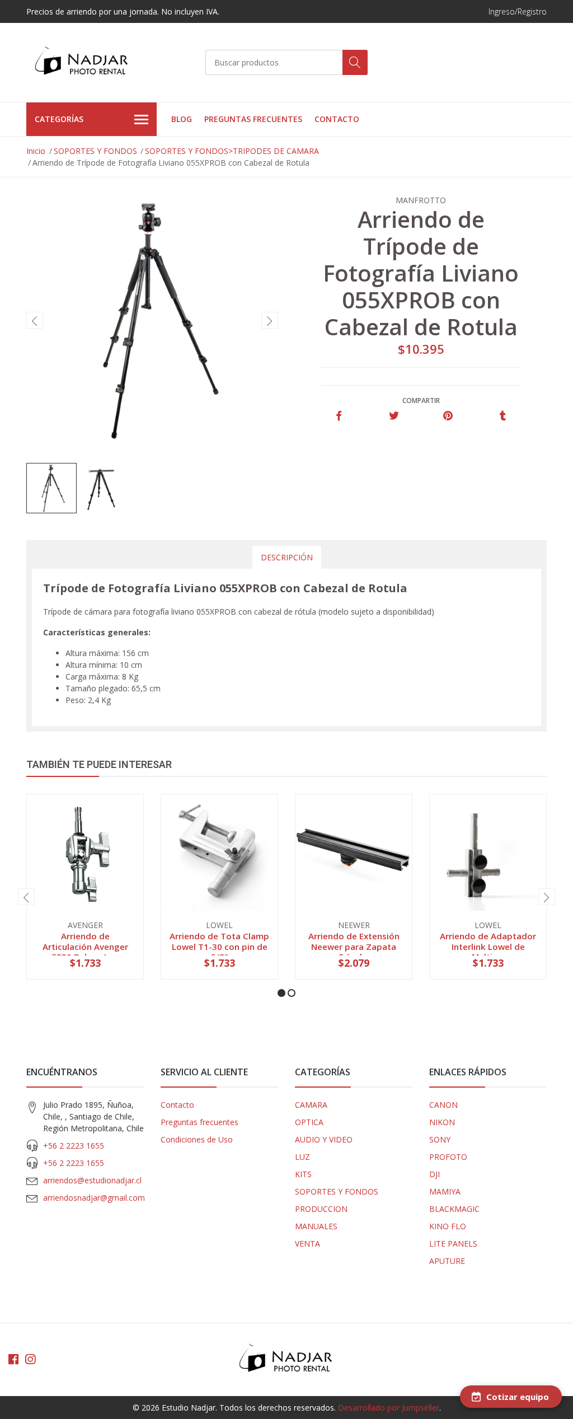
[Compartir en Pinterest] (448, 416)
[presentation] (34, 320)
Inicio (35, 151)
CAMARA (311, 1104)
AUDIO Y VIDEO (324, 1139)
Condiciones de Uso (197, 1139)
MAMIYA (445, 1191)
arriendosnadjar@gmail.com (94, 1197)
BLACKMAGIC (454, 1208)
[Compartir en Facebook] (338, 416)
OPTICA (309, 1122)
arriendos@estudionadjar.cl (92, 1180)
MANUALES (316, 1226)
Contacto (336, 119)
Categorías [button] (59, 119)
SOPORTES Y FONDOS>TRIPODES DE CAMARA (232, 151)
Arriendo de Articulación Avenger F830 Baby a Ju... (85, 946)
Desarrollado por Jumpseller (388, 1407)
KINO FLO (447, 1226)
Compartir (421, 400)
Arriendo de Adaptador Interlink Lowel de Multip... (488, 946)
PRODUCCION (321, 1208)
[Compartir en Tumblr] (503, 416)
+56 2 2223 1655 (73, 1145)
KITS (303, 1174)
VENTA (307, 1243)
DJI (434, 1174)
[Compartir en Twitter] (393, 416)
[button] (281, 993)
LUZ (302, 1156)
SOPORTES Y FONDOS (95, 151)
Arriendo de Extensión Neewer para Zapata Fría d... (354, 946)
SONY (439, 1139)
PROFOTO (448, 1156)
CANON (443, 1104)
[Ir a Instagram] (30, 1359)
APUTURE (447, 1261)
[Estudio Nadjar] (82, 62)
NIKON (442, 1122)
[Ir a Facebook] (13, 1359)
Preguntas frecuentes (253, 119)
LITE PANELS (453, 1243)
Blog (181, 119)
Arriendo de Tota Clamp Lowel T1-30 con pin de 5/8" (219, 946)
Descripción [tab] (287, 557)
